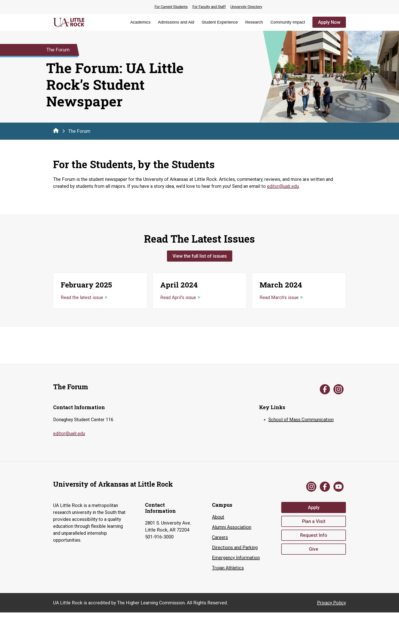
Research (254, 22)
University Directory (246, 7)
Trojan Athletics (228, 568)
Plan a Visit (313, 521)
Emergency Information (236, 557)
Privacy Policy (331, 603)
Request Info (313, 535)
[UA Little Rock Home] (56, 130)
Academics (140, 22)
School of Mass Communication (301, 419)
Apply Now (329, 22)
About (218, 517)
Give (313, 549)
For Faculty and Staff (209, 7)
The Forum (79, 131)
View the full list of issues (199, 256)
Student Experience (220, 22)
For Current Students (171, 7)
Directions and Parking (235, 547)
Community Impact (287, 22)
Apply (314, 507)
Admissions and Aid (176, 22)
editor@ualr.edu (283, 186)
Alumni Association (231, 527)
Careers (220, 537)
